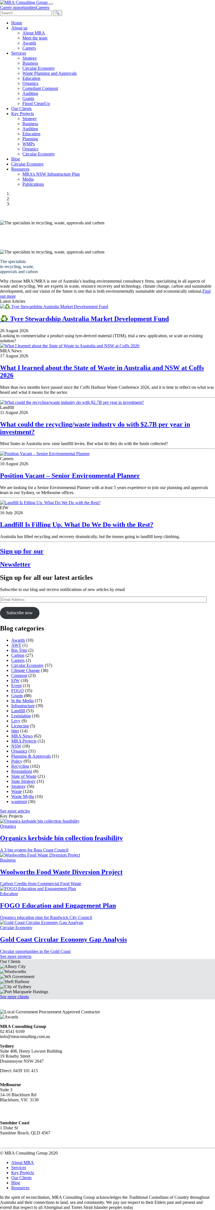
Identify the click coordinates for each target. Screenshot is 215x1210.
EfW (15, 680)
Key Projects (22, 113)
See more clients (14, 996)
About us (19, 27)
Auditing (30, 93)
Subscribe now (19, 612)
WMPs (28, 143)
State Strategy (23, 781)
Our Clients (21, 108)
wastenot (19, 801)
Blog (15, 159)
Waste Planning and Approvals (49, 73)
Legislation (21, 715)
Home (16, 22)
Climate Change (25, 670)
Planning (30, 138)
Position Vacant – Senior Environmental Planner (70, 475)
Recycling (20, 766)
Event (16, 685)
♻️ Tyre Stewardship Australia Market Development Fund (84, 318)
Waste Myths (22, 796)
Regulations (21, 771)
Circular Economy (38, 68)
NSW (16, 746)
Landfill (18, 710)
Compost (19, 675)
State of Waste (23, 776)
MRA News (22, 736)
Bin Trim (19, 650)
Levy (15, 720)
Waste (16, 791)
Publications (33, 184)
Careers (29, 48)
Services (18, 53)
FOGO (17, 690)
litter (15, 731)
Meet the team (34, 38)
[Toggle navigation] (51, 4)
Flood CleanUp (36, 103)
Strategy (29, 58)
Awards (29, 43)
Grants (28, 98)
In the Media (22, 700)
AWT (16, 645)
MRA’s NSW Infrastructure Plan (51, 174)
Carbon (17, 655)
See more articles (15, 811)
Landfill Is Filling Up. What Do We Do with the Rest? (76, 524)
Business (30, 63)
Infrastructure (23, 705)
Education (31, 78)
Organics (30, 83)
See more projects (15, 956)
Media (28, 179)
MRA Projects (23, 741)
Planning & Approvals (31, 756)
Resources (20, 169)
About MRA (33, 33)
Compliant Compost (40, 88)
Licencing (20, 725)
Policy (16, 761)
